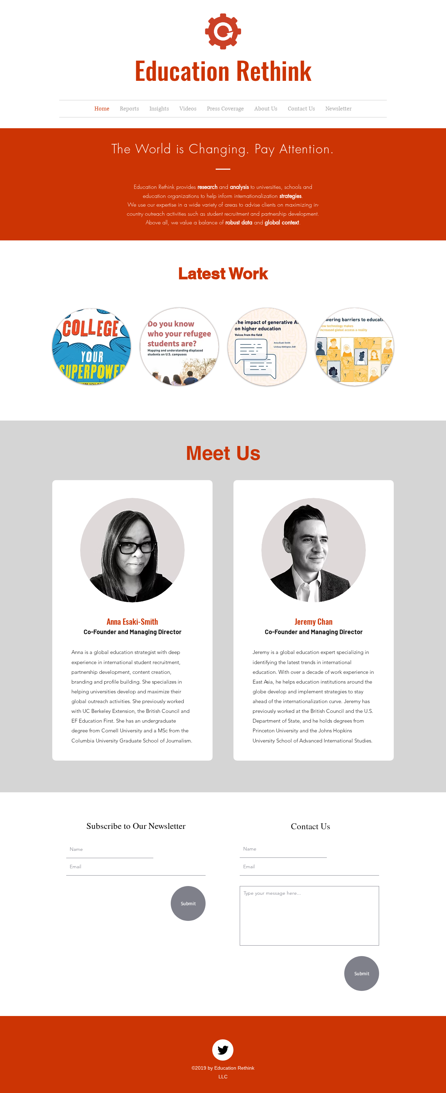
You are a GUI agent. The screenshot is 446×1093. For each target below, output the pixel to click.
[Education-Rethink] (223, 1050)
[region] (91, 347)
